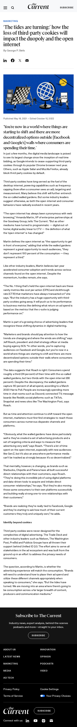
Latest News (11, 656)
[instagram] (43, 720)
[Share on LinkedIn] (5, 60)
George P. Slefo (16, 50)
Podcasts (46, 663)
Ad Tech (8, 677)
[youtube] (35, 720)
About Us (9, 649)
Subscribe (67, 7)
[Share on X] (20, 60)
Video (44, 670)
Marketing (10, 21)
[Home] (38, 6)
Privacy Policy (11, 689)
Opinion (45, 656)
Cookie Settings (49, 689)
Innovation (48, 649)
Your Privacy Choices (58, 695)
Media (7, 670)
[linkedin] (27, 720)
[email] (51, 720)
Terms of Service (13, 695)
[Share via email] (27, 60)
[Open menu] (5, 7)
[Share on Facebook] (13, 60)
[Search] (12, 7)
